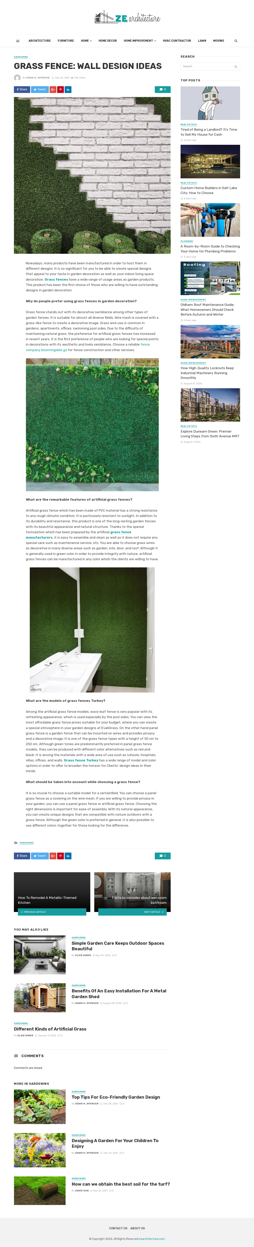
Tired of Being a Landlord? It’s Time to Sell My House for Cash (209, 132)
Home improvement (138, 41)
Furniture (66, 41)
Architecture (40, 41)
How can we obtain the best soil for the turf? (121, 1184)
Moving (218, 41)
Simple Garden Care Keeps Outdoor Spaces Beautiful (118, 946)
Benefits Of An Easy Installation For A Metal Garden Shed (119, 993)
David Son (82, 1190)
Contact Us (118, 1228)
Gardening (21, 57)
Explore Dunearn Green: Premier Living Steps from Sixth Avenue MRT (210, 433)
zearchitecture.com (152, 1239)
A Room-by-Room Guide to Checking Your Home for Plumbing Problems (210, 248)
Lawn (202, 41)
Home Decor (108, 41)
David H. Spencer (38, 77)
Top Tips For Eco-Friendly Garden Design (116, 1097)
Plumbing (187, 241)
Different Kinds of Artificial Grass (50, 1029)
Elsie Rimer (83, 955)
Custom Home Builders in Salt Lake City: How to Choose (209, 190)
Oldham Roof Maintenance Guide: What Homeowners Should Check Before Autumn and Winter (207, 309)
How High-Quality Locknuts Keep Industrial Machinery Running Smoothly (207, 373)
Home (85, 41)
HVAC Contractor (177, 41)
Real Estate (189, 124)
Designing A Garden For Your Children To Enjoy (115, 1143)
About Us (137, 1228)
